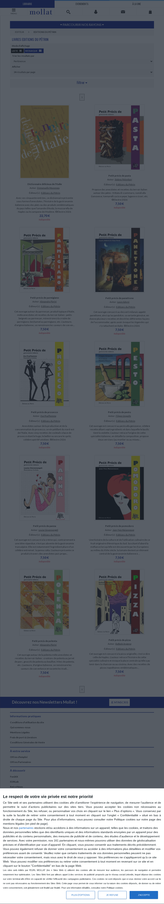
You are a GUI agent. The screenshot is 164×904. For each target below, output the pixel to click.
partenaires (26, 827)
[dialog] (82, 846)
